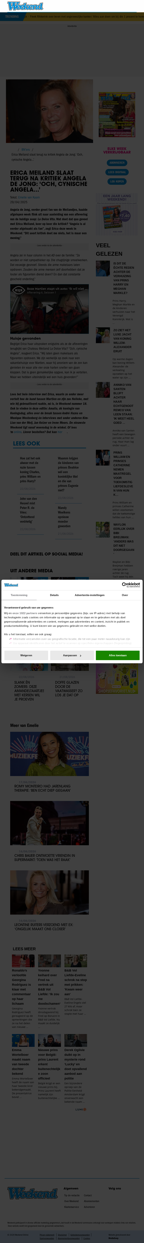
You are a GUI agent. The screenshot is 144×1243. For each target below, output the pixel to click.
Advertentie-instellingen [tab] (89, 595)
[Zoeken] (134, 6)
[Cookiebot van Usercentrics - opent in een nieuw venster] (124, 585)
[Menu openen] (114, 6)
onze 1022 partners (24, 613)
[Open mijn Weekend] (123, 6)
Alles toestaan (117, 655)
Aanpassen (70, 655)
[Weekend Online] (25, 6)
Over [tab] (125, 595)
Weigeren (26, 655)
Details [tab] (54, 595)
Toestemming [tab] (19, 595)
